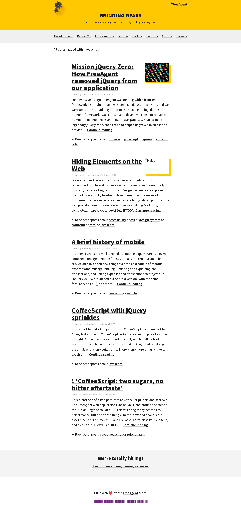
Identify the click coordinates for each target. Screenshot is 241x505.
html (92, 225)
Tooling (137, 36)
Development (63, 36)
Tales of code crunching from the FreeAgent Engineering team (120, 22)
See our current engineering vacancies (120, 466)
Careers (181, 36)
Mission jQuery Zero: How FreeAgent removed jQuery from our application (104, 77)
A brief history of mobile (108, 242)
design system (149, 220)
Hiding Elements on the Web (107, 165)
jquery (147, 139)
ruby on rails (136, 434)
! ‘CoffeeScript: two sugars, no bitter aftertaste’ (118, 384)
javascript (131, 139)
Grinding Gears (120, 15)
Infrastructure (104, 36)
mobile (132, 293)
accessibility (117, 220)
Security (152, 36)
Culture (167, 36)
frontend (78, 225)
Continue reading (99, 130)
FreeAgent (130, 493)
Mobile (123, 36)
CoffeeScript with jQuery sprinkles (109, 314)
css (132, 220)
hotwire (114, 139)
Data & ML (84, 36)
